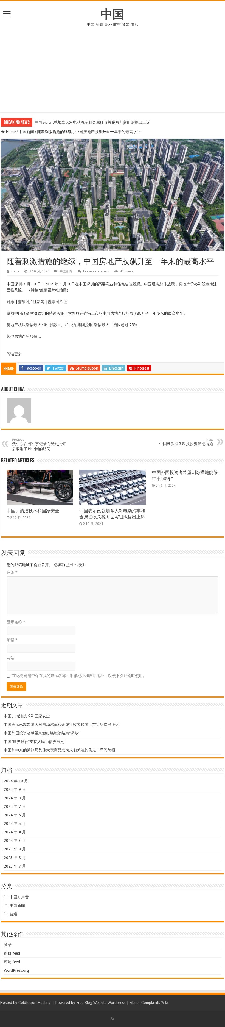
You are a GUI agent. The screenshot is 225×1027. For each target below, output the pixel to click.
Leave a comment (96, 271)
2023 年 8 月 (15, 857)
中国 (112, 14)
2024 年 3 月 (15, 840)
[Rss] (113, 1019)
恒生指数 (50, 325)
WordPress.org (16, 970)
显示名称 (16, 622)
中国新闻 (26, 132)
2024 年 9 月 (15, 789)
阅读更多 (14, 354)
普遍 (13, 914)
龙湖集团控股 (81, 325)
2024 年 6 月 (15, 815)
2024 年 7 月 (15, 806)
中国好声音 (19, 897)
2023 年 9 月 (15, 849)
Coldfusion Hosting (34, 1002)
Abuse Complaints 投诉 (149, 1002)
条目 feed (12, 953)
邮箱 (12, 640)
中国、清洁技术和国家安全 (33, 510)
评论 (12, 572)
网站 (10, 658)
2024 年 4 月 (15, 832)
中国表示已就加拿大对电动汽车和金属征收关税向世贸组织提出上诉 (92, 122)
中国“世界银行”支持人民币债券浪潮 (34, 741)
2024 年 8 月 (15, 798)
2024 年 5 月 (15, 823)
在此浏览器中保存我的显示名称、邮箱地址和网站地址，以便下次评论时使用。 (79, 675)
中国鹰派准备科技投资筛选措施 (186, 442)
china (15, 271)
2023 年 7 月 (15, 866)
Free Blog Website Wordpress (100, 1002)
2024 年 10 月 (16, 781)
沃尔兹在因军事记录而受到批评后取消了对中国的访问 (39, 444)
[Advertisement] (112, 73)
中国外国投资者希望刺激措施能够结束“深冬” (42, 733)
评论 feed (12, 962)
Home (10, 132)
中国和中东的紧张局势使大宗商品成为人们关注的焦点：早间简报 (59, 750)
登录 (8, 945)
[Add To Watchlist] (59, 325)
